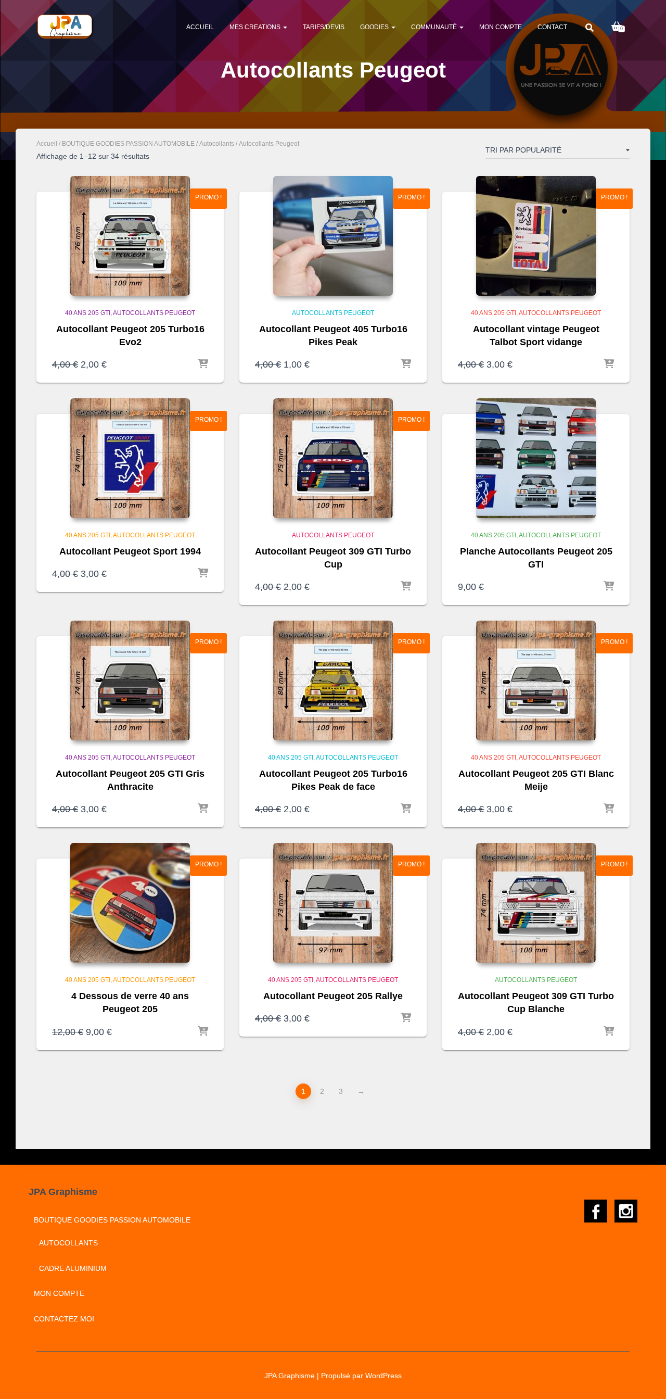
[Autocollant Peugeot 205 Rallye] (333, 903)
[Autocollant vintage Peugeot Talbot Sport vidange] (536, 236)
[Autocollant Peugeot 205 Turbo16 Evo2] (130, 236)
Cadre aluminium (73, 1268)
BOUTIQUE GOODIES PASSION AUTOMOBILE (128, 143)
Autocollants (216, 143)
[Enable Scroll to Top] (645, 1378)
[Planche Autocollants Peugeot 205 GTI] (536, 458)
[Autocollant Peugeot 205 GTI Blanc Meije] (536, 680)
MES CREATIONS (255, 27)
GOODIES (375, 27)
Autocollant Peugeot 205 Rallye (333, 996)
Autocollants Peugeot (154, 313)
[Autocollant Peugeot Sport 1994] (130, 458)
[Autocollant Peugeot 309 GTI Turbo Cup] (333, 458)
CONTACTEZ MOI (64, 1319)
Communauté (434, 27)
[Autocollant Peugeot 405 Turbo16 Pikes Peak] (333, 236)
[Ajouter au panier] (203, 364)
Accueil (200, 27)
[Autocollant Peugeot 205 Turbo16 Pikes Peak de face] (333, 680)
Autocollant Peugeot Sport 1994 (130, 551)
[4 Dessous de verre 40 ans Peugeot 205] (130, 903)
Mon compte (500, 27)
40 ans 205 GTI (87, 313)
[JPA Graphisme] (66, 27)
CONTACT (552, 27)
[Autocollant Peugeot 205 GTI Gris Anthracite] (130, 680)
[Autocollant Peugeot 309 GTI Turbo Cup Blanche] (536, 903)
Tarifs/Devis (323, 27)
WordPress (383, 1375)
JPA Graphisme (289, 1375)
